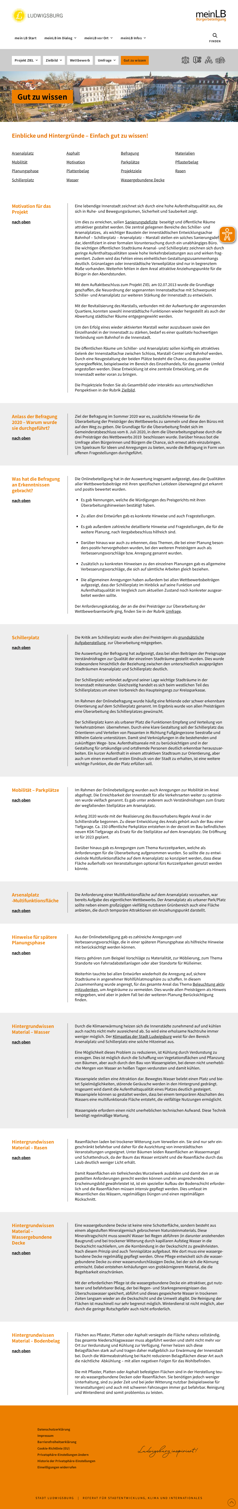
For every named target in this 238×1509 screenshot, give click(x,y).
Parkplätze (130, 162)
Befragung (130, 153)
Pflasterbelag (186, 162)
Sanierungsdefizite (141, 222)
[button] (215, 38)
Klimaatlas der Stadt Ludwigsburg (142, 1036)
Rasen (180, 170)
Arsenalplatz (23, 153)
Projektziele (131, 170)
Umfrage (173, 611)
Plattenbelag (77, 170)
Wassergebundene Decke (143, 180)
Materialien (185, 153)
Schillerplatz (23, 180)
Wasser (72, 180)
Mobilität (19, 162)
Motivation (75, 162)
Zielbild (128, 390)
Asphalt (73, 153)
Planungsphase (25, 170)
